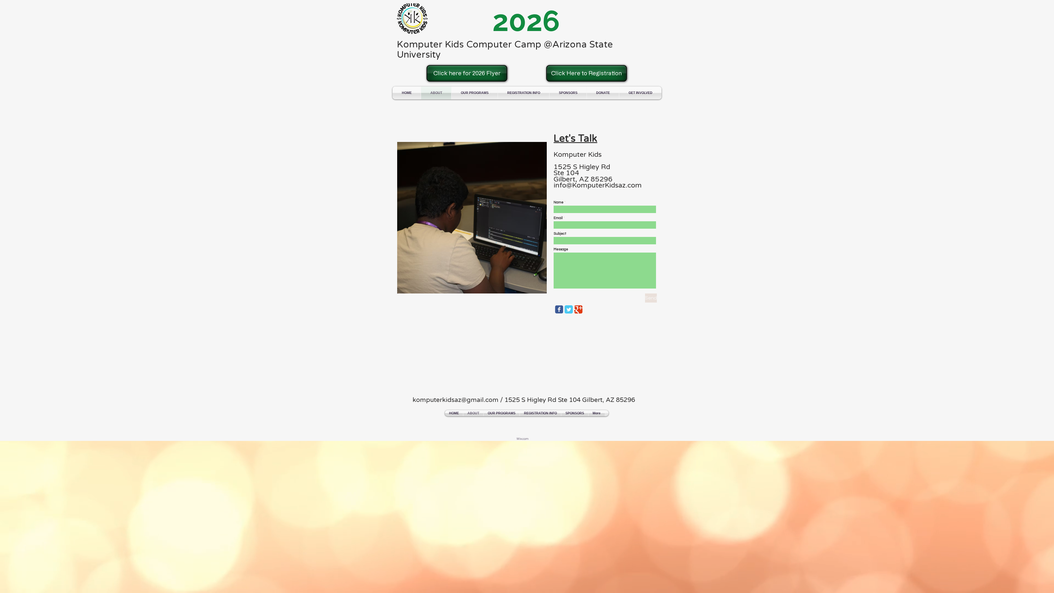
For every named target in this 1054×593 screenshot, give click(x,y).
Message (561, 249)
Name (559, 202)
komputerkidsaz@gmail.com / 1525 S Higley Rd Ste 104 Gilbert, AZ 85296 (524, 400)
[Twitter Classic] (569, 309)
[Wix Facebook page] (559, 309)
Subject (560, 234)
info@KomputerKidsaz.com (598, 185)
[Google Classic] (578, 309)
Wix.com (523, 438)
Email (558, 218)
